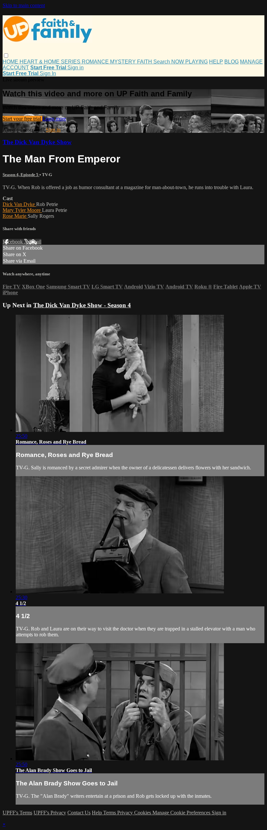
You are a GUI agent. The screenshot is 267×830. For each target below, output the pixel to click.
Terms (110, 812)
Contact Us (79, 812)
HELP (216, 61)
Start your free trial (22, 118)
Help (97, 812)
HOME (11, 61)
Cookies (143, 812)
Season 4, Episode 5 (21, 174)
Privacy (125, 812)
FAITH (145, 61)
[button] (6, 55)
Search (162, 61)
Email (35, 241)
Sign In (48, 73)
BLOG (231, 61)
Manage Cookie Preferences (182, 812)
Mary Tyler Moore (22, 210)
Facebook (13, 241)
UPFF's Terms (17, 812)
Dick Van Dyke (19, 204)
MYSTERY (123, 61)
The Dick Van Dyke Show (37, 142)
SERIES (71, 61)
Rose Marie (15, 216)
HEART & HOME (40, 61)
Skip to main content (24, 5)
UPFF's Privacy (50, 812)
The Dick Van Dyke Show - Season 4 (82, 305)
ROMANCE (96, 61)
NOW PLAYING (189, 61)
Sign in (75, 67)
